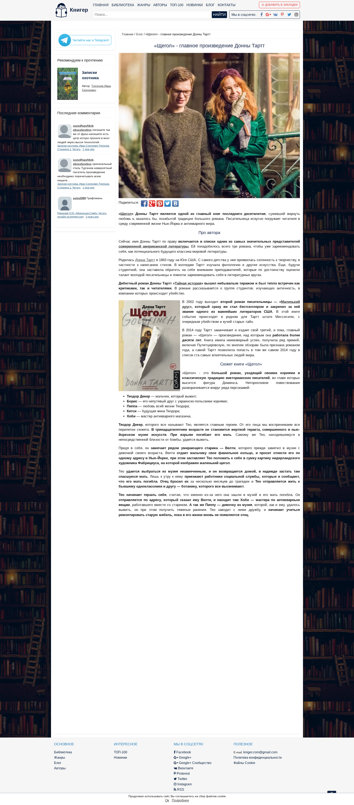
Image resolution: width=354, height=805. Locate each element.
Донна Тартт (145, 260)
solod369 (79, 198)
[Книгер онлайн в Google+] (268, 14)
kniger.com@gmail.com (260, 752)
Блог (210, 5)
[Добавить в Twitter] (167, 203)
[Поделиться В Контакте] (175, 203)
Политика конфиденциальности (258, 757)
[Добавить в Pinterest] (160, 203)
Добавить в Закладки (281, 4)
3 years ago (92, 216)
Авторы (160, 5)
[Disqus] (209, 572)
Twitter (182, 779)
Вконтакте (185, 768)
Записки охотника (90, 75)
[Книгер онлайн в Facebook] (261, 14)
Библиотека (123, 5)
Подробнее (180, 800)
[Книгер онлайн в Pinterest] (282, 14)
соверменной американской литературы (154, 246)
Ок (167, 800)
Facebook (183, 752)
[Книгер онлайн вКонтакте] (275, 14)
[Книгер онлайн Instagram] (296, 14)
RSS (180, 789)
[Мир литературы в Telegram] (84, 39)
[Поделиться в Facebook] (144, 203)
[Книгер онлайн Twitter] (289, 14)
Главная (101, 5)
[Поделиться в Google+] (152, 203)
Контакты (226, 5)
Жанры (143, 5)
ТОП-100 (176, 5)
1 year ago (88, 149)
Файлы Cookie (244, 763)
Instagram (184, 784)
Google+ (184, 757)
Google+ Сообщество (194, 763)
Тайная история (188, 283)
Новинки (194, 5)
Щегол (126, 214)
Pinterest (183, 773)
